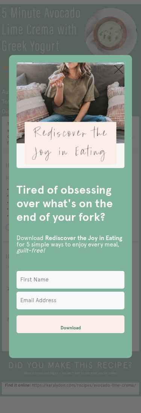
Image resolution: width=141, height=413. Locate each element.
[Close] (118, 69)
